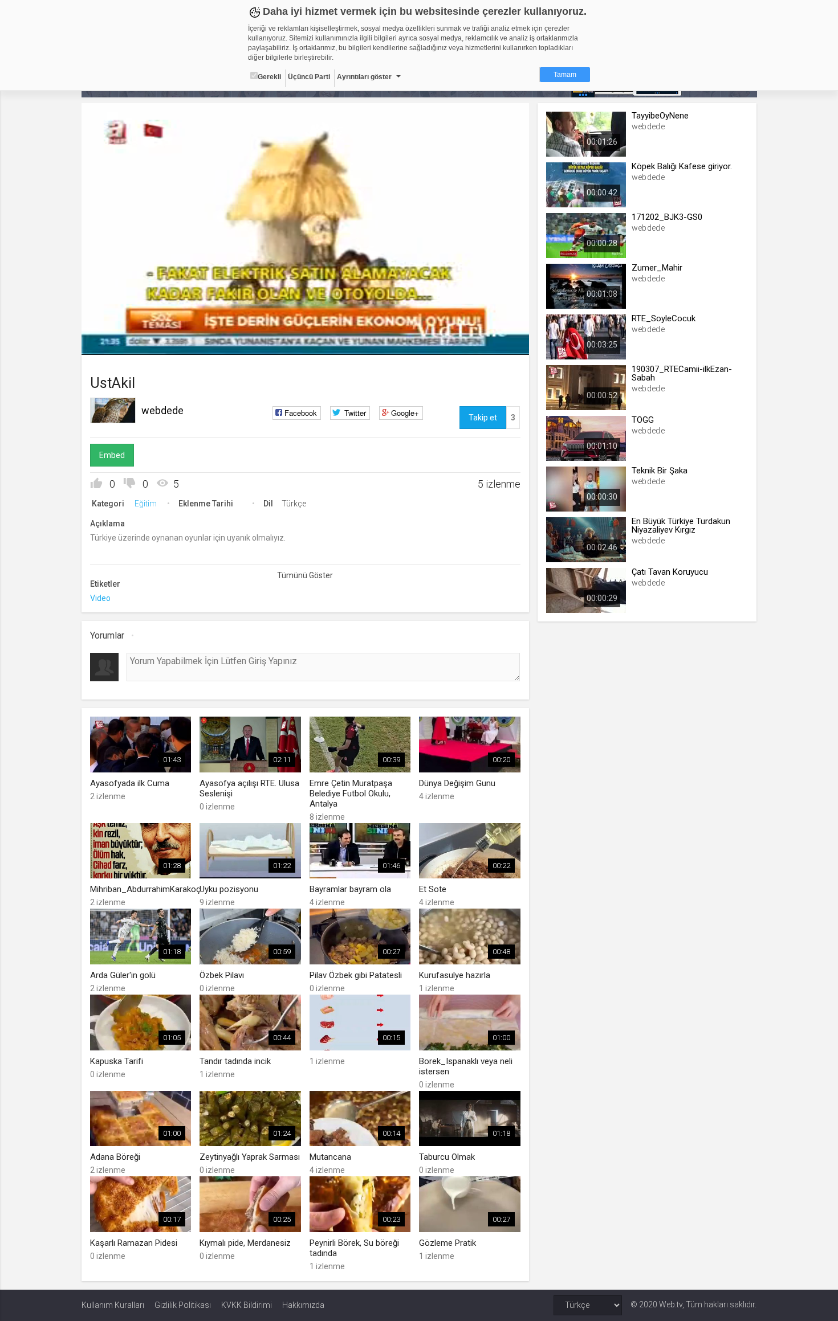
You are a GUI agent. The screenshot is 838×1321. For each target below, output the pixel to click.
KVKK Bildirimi (246, 1305)
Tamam (565, 75)
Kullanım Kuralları (113, 1305)
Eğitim (146, 503)
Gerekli (269, 77)
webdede (162, 410)
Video (100, 598)
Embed (112, 455)
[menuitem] (490, 342)
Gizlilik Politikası (182, 1305)
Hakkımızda (303, 1305)
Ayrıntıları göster (364, 77)
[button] (118, 340)
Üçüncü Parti (309, 77)
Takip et (483, 417)
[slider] (305, 322)
